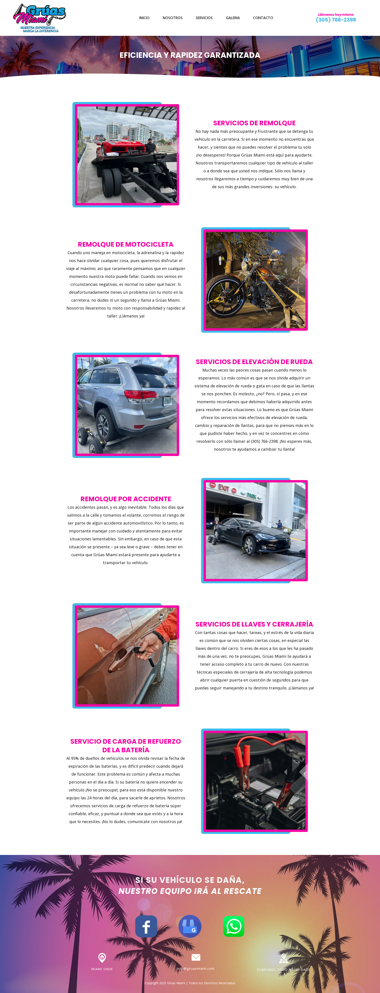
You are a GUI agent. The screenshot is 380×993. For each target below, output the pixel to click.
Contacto (263, 17)
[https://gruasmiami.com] (39, 17)
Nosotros (173, 17)
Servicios (204, 17)
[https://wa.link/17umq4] (234, 926)
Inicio (144, 17)
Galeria (233, 17)
